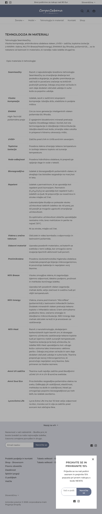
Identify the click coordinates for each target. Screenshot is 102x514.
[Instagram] (78, 501)
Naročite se (84, 491)
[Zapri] (93, 459)
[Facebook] (74, 501)
